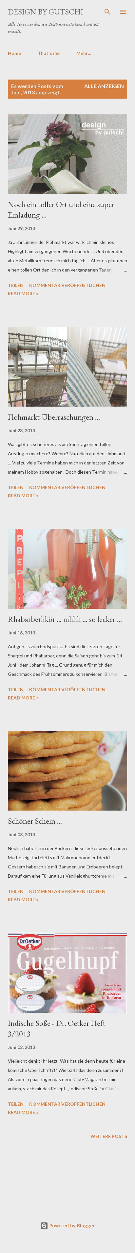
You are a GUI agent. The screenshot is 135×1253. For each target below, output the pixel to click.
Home (14, 53)
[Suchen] (107, 12)
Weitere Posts (108, 1136)
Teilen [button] (16, 285)
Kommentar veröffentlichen (67, 285)
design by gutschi (45, 12)
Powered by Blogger (71, 1225)
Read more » (23, 293)
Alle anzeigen (104, 86)
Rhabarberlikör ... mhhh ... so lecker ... (65, 619)
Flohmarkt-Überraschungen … (54, 417)
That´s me (49, 53)
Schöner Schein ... (35, 821)
